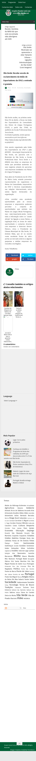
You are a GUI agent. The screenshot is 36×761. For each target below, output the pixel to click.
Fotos (31, 541)
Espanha (15, 536)
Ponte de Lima (23, 571)
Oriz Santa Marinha (18, 561)
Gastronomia (28, 543)
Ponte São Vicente (27, 569)
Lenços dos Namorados (15, 553)
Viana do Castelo (27, 592)
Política (16, 569)
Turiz (32, 587)
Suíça (6, 585)
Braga (11, 518)
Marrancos (8, 556)
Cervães (13, 523)
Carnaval (12, 521)
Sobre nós (18, 7)
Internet (22, 551)
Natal (25, 559)
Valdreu (12, 592)
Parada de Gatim (16, 564)
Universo (8, 590)
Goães (7, 548)
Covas (15, 526)
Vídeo (20, 598)
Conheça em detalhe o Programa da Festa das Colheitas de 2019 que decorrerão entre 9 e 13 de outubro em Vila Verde (18, 453)
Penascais (8, 566)
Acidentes (22, 505)
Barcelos (31, 515)
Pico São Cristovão (19, 566)
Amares (20, 508)
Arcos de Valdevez (17, 510)
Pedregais (30, 564)
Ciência (25, 523)
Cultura (21, 525)
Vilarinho (13, 598)
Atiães (21, 513)
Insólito (15, 551)
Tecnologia (13, 585)
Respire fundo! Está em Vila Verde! (13, 745)
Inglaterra (8, 551)
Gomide (16, 546)
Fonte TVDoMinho (11, 249)
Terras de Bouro (26, 585)
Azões (16, 515)
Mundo (31, 556)
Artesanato (9, 513)
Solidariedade (22, 582)
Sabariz (21, 579)
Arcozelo (27, 510)
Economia (20, 87)
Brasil (17, 518)
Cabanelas (23, 518)
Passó (24, 564)
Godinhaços (9, 546)
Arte (32, 510)
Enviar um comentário (11, 347)
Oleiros (7, 561)
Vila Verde (8, 90)
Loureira (31, 553)
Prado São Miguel (11, 577)
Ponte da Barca (10, 571)
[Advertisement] (18, 374)
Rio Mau (15, 579)
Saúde (32, 579)
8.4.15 (14, 87)
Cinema (18, 523)
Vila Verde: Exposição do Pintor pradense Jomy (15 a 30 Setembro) (22, 464)
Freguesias (12, 2)
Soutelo (30, 582)
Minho (17, 556)
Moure (24, 556)
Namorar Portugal (15, 559)
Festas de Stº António (20, 541)
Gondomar (30, 546)
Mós (6, 559)
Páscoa (19, 577)
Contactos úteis (7, 7)
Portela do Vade (18, 574)
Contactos (28, 7)
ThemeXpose (31, 750)
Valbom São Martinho (19, 590)
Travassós (18, 587)
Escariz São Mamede (14, 533)
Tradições (9, 587)
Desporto (30, 525)
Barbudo (23, 515)
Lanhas (31, 551)
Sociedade (27, 87)
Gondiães (22, 546)
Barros (7, 518)
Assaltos (16, 513)
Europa (23, 538)
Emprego (30, 530)
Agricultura (9, 508)
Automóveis (9, 515)
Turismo (26, 587)
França (7, 543)
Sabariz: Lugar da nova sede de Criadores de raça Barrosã (22, 473)
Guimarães (15, 548)
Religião (25, 577)
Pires (9, 87)
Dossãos (7, 528)
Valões (18, 592)
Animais (7, 510)
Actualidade (30, 505)
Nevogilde (31, 559)
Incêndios (30, 548)
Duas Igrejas (17, 528)
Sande (26, 579)
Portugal (29, 574)
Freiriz (16, 543)
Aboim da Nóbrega (12, 505)
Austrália (31, 513)
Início (4, 2)
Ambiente (30, 508)
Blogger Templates (15, 750)
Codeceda (31, 523)
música (27, 598)
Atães (26, 513)
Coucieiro (8, 526)
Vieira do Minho (10, 595)
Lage (26, 551)
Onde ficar (22, 2)
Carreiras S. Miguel (21, 521)
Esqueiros (22, 536)
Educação (20, 530)
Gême (23, 548)
